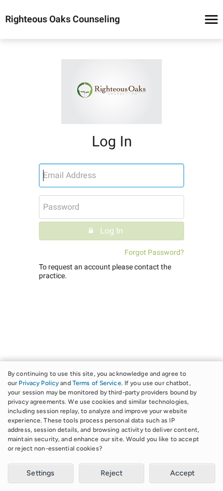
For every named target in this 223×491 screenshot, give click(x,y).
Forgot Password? (154, 252)
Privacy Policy (39, 383)
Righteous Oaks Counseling (62, 19)
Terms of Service (97, 383)
